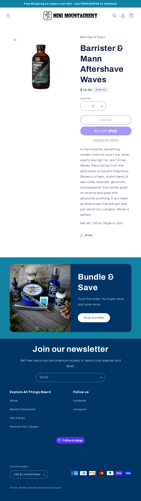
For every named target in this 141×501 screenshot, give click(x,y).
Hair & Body (17, 418)
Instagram (80, 409)
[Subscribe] (101, 377)
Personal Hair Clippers (24, 426)
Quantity (85, 98)
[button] (8, 15)
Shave (14, 400)
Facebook (79, 400)
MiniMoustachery (28, 488)
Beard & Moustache (22, 409)
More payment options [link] (105, 140)
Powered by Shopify (50, 488)
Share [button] (88, 235)
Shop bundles (94, 317)
